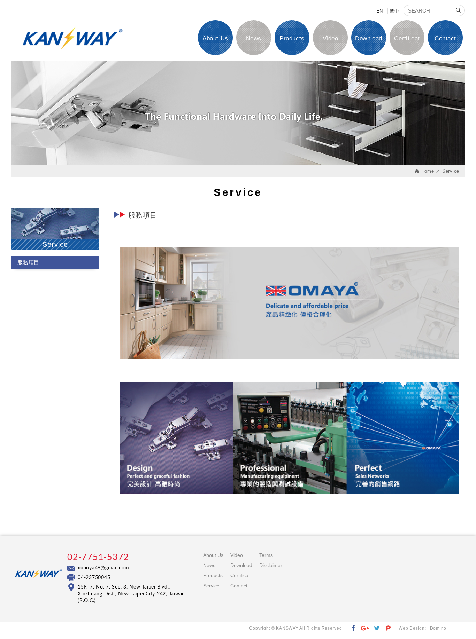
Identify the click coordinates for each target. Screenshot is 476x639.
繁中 (394, 11)
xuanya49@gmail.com (103, 568)
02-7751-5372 (98, 557)
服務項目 (28, 262)
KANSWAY (72, 38)
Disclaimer (270, 565)
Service (211, 586)
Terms (266, 555)
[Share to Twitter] (377, 628)
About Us (215, 38)
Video (330, 38)
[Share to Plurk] (388, 628)
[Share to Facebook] (353, 628)
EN (379, 11)
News (253, 38)
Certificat (407, 38)
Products (291, 38)
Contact (445, 38)
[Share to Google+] (365, 628)
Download (368, 38)
